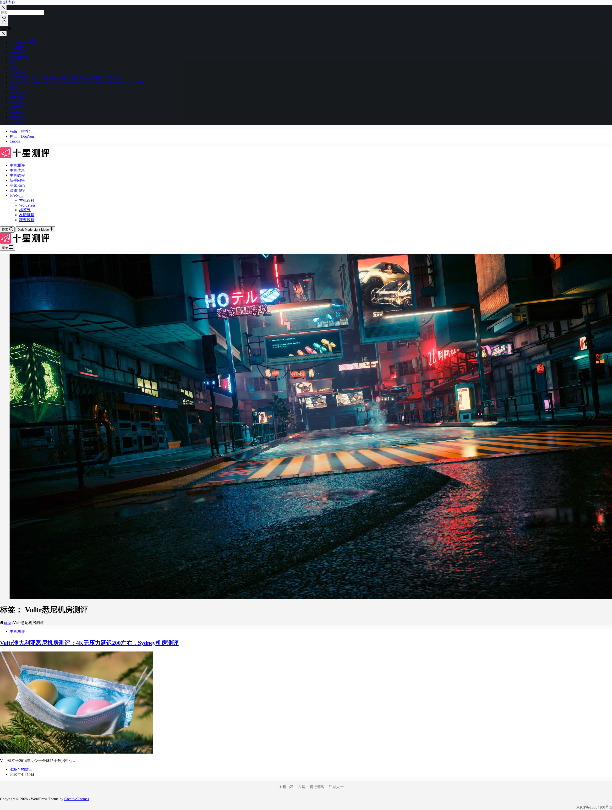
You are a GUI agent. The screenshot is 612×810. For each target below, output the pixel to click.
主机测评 (17, 165)
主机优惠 (17, 170)
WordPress (27, 205)
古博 (302, 787)
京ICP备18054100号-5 (594, 807)
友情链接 (26, 215)
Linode (15, 141)
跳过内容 (7, 2)
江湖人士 (336, 787)
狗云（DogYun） (24, 136)
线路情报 (17, 190)
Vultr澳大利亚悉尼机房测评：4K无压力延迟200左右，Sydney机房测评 (89, 643)
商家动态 (17, 185)
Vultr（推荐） (21, 131)
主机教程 (17, 175)
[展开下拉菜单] (21, 196)
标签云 (25, 210)
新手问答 (17, 180)
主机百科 (26, 200)
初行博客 (317, 787)
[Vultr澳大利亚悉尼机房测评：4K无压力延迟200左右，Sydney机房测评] (76, 752)
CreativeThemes (76, 799)
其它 (13, 195)
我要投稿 (26, 220)
